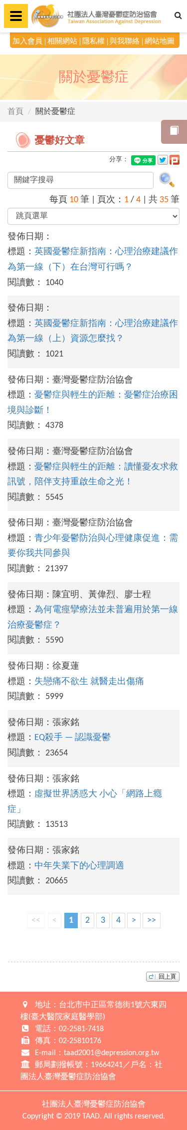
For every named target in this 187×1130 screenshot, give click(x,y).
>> (151, 920)
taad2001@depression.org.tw (111, 1053)
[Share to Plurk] (175, 159)
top (163, 977)
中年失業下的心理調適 (79, 866)
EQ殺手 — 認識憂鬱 (72, 738)
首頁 (15, 112)
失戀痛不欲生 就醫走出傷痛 (89, 682)
